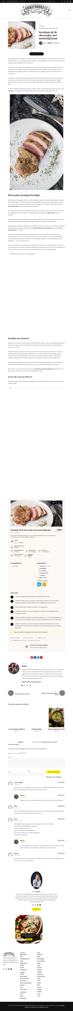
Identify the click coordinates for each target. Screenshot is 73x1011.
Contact (22, 1)
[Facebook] (35, 657)
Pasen (21, 996)
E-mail (29, 771)
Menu (69, 10)
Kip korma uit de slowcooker (56, 729)
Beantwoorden (61, 782)
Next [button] (63, 704)
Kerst (21, 994)
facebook (61, 1)
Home (3, 1)
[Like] (31, 657)
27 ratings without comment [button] (49, 742)
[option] (16, 720)
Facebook (25, 685)
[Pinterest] (41, 657)
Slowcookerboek (12, 206)
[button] (59, 502)
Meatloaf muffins (36, 729)
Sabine (44, 43)
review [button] (41, 647)
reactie (42, 632)
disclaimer (62, 1005)
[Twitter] (38, 657)
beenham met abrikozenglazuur (43, 369)
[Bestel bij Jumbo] (44, 584)
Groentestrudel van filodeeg (16, 729)
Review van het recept (13, 753)
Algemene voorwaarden (30, 1007)
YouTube (23, 685)
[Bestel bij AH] (39, 584)
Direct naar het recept (37, 53)
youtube (70, 1)
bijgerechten (50, 213)
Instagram (28, 685)
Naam (9, 771)
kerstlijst (10, 91)
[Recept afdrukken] (53, 502)
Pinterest (31, 685)
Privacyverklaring (40, 1007)
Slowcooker (42, 28)
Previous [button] (60, 704)
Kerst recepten (50, 28)
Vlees (56, 28)
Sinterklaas (23, 998)
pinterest (67, 1)
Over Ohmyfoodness (12, 1)
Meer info (36, 909)
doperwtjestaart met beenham (42, 228)
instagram (64, 1)
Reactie (10, 757)
